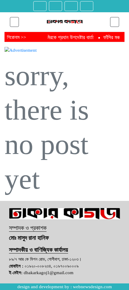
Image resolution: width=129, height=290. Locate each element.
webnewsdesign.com (92, 286)
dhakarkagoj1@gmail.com (49, 272)
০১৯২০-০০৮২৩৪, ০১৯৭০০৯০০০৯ (52, 266)
